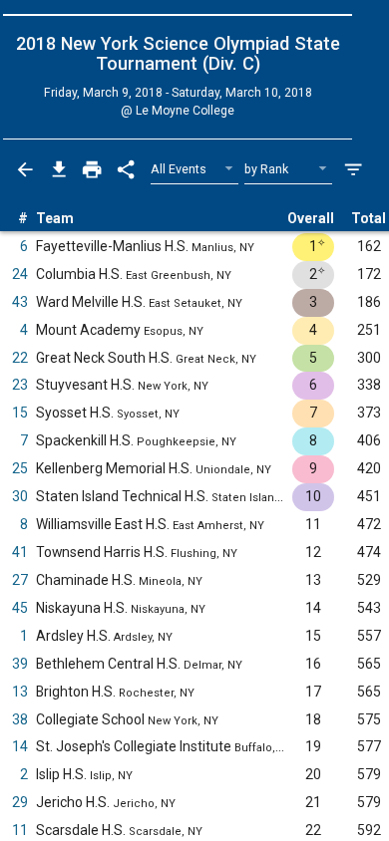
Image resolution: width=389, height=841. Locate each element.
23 (20, 385)
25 (20, 468)
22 (20, 358)
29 (20, 802)
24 (20, 274)
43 (20, 302)
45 (20, 608)
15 (20, 412)
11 (20, 830)
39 (20, 664)
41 (20, 552)
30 (20, 496)
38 (20, 719)
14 (20, 746)
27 (20, 580)
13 (20, 692)
